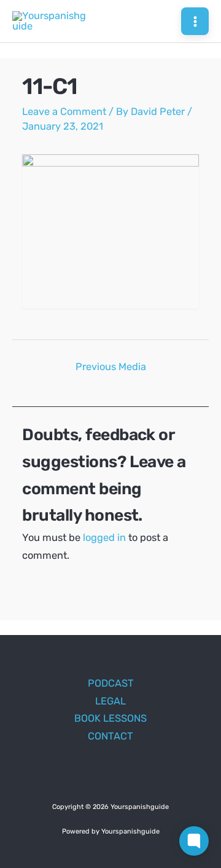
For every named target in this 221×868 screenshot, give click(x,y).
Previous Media (111, 367)
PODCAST (111, 683)
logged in (104, 537)
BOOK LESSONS (110, 718)
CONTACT (110, 736)
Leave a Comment (64, 111)
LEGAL (110, 701)
